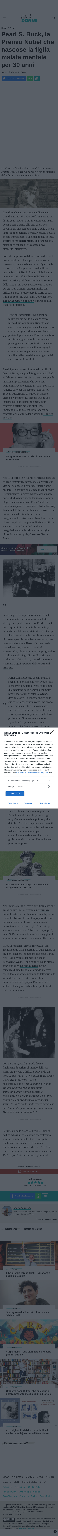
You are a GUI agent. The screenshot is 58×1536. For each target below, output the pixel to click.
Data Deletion (14, 803)
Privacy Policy (44, 803)
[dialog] (29, 768)
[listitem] (29, 780)
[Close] (52, 733)
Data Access (29, 803)
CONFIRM (15, 794)
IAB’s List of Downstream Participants (32, 773)
